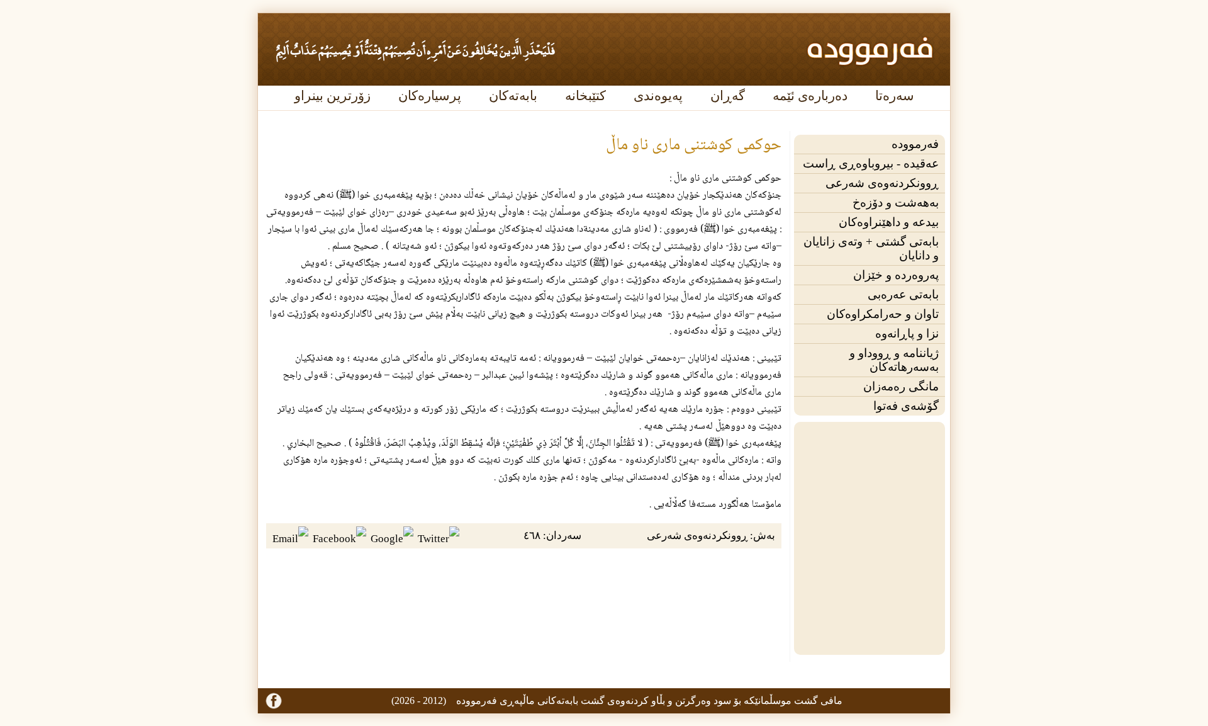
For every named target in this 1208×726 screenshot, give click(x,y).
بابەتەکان (513, 95)
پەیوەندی (658, 95)
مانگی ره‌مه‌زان (901, 386)
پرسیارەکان (429, 95)
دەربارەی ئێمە (810, 95)
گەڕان (727, 95)
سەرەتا (894, 95)
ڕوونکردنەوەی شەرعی (882, 183)
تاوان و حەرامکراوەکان (883, 313)
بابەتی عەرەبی (903, 294)
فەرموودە (915, 143)
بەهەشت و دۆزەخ (896, 202)
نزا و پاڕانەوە (907, 333)
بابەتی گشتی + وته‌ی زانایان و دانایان (871, 248)
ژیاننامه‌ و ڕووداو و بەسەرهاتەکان (894, 359)
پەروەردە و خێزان (896, 274)
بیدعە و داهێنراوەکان (889, 222)
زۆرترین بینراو (332, 95)
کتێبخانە (585, 95)
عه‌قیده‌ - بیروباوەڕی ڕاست (871, 163)
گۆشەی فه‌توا (906, 405)
